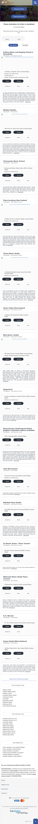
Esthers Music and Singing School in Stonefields (18, 53)
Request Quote (19, 9)
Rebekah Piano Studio (12, 502)
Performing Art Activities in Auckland (13, 752)
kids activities (14, 770)
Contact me (7, 86)
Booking (19, 81)
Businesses (4, 789)
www (28, 86)
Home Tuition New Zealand (14, 308)
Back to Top (28, 821)
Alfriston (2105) (7, 693)
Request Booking (19, 17)
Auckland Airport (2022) (10, 695)
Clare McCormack (10, 469)
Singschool (7, 389)
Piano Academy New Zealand (15, 200)
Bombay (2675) (7, 704)
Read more (28, 102)
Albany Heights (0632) (9, 691)
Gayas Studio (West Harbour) (15, 641)
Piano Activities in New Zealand (12, 749)
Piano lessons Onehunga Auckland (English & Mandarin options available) (18, 429)
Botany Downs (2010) (9, 731)
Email (18, 86)
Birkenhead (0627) (8, 729)
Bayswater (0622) (8, 700)
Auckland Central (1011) (10, 720)
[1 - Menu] (3, 3)
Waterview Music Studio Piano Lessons (15, 578)
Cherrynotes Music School (14, 161)
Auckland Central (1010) (10, 718)
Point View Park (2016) (9, 706)
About (3, 780)
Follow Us (4, 793)
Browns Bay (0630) (8, 735)
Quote (7, 81)
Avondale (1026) (8, 724)
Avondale (5, 699)
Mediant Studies (9, 110)
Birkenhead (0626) (8, 726)
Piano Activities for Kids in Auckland (19, 24)
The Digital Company (28, 806)
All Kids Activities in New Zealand (12, 756)
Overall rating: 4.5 (9, 75)
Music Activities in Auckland (11, 751)
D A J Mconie (8, 616)
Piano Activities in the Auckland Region (14, 747)
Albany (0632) (7, 690)
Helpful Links (5, 784)
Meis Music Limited (11, 335)
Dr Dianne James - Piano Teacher (16, 543)
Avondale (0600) (8, 722)
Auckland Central (8, 697)
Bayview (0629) (7, 702)
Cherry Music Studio (11, 253)
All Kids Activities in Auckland (11, 754)
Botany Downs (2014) (9, 733)
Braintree (26, 798)
